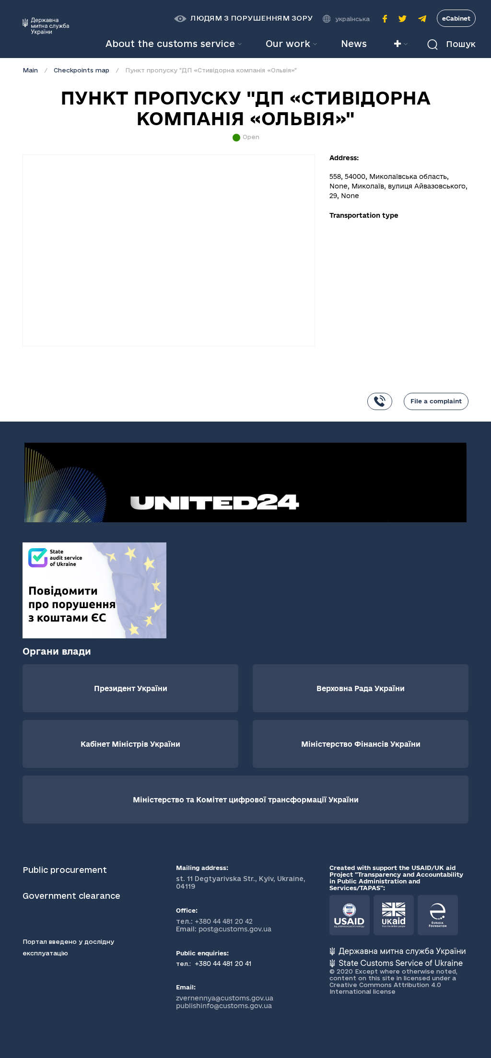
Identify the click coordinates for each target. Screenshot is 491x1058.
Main (30, 70)
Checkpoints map (81, 70)
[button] (243, 18)
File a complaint (436, 401)
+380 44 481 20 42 (224, 921)
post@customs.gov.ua (235, 929)
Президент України (130, 688)
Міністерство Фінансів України (361, 744)
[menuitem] (354, 44)
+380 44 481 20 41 (222, 963)
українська (352, 18)
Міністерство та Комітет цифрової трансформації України (246, 800)
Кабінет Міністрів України (130, 744)
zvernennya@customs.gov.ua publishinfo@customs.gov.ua (224, 1002)
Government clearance (73, 895)
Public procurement (65, 869)
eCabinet (456, 18)
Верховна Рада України (360, 688)
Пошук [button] (460, 43)
